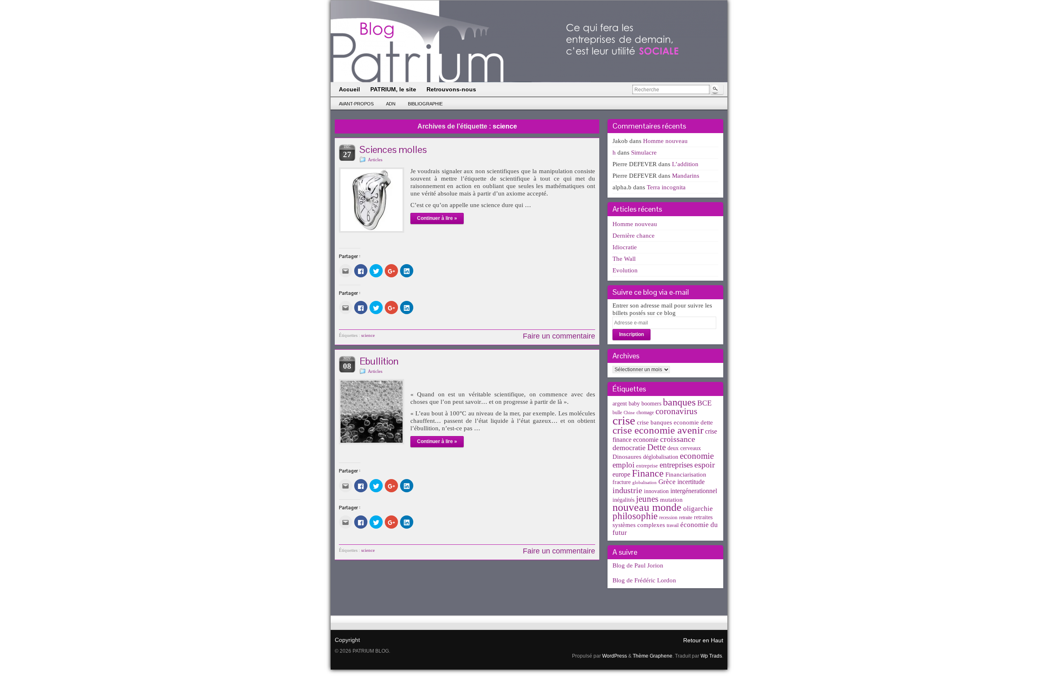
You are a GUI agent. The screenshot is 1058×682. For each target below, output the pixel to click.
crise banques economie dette (675, 422)
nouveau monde (647, 507)
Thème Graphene (652, 656)
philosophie (635, 516)
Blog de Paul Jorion (637, 565)
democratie (629, 448)
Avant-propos (356, 103)
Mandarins (685, 175)
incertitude (691, 481)
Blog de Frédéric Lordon (644, 580)
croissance (677, 439)
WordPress (614, 656)
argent (619, 404)
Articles (375, 159)
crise (623, 420)
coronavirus (676, 411)
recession (668, 517)
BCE (704, 403)
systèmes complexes (638, 524)
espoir (704, 464)
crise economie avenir (657, 430)
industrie (627, 490)
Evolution (625, 270)
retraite (685, 517)
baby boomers (645, 404)
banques (679, 402)
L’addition (685, 164)
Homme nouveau (665, 141)
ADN (391, 103)
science (368, 335)
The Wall (624, 258)
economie (697, 455)
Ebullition (379, 361)
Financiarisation (685, 474)
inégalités (623, 500)
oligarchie (698, 509)
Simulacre (644, 152)
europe (621, 474)
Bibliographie (425, 103)
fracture (621, 482)
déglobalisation (660, 457)
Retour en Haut (703, 640)
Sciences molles (393, 149)
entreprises (676, 464)
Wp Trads (711, 656)
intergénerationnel (693, 490)
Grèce (667, 482)
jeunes (647, 498)
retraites (703, 517)
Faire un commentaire (559, 336)
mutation (671, 499)
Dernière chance (633, 235)
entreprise (647, 466)
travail (673, 525)
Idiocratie (624, 247)
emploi (623, 464)
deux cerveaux (684, 448)
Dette (656, 447)
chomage (645, 412)
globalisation (644, 482)
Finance (648, 473)
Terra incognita (666, 187)
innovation (656, 491)
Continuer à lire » (437, 218)
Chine (629, 412)
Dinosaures (626, 456)
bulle (617, 412)
